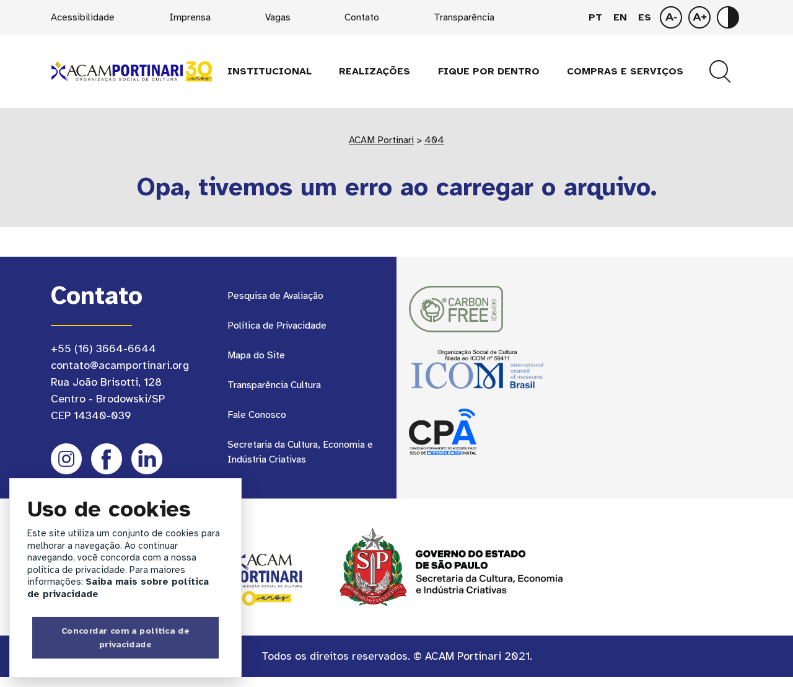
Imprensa (190, 17)
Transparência (464, 17)
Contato (361, 17)
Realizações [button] (374, 71)
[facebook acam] (106, 458)
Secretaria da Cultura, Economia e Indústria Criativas (300, 452)
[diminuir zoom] (699, 17)
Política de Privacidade (276, 325)
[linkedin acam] (146, 458)
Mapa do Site (256, 355)
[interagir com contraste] (728, 17)
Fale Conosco (256, 415)
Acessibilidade (83, 17)
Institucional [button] (269, 71)
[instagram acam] (66, 458)
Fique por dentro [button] (489, 71)
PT (595, 17)
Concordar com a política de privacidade (125, 637)
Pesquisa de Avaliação (275, 296)
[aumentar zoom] (671, 17)
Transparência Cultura (274, 385)
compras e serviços (625, 71)
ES (644, 17)
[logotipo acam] (131, 70)
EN (620, 17)
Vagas (278, 17)
